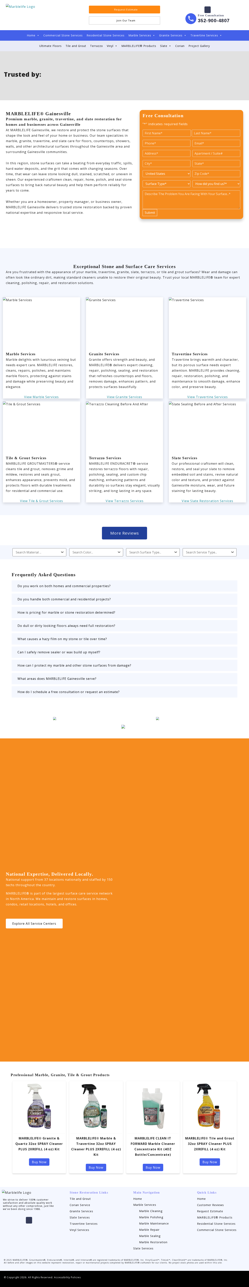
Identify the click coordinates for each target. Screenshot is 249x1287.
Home (31, 35)
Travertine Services (204, 35)
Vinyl (110, 46)
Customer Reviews (210, 1205)
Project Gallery (199, 46)
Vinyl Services (79, 1230)
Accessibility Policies (67, 1277)
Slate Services (80, 1217)
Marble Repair (149, 1230)
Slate (163, 46)
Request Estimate (210, 1211)
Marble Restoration (153, 1242)
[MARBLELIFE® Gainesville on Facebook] (207, 9)
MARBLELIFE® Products (138, 46)
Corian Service (80, 1205)
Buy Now (39, 1162)
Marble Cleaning (151, 1211)
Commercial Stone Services (63, 35)
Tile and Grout (76, 46)
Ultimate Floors (50, 46)
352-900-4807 (214, 20)
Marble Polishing (151, 1217)
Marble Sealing (150, 1236)
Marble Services (139, 35)
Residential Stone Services (105, 35)
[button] (124, 586)
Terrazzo (96, 46)
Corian (180, 46)
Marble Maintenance (154, 1223)
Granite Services (170, 35)
